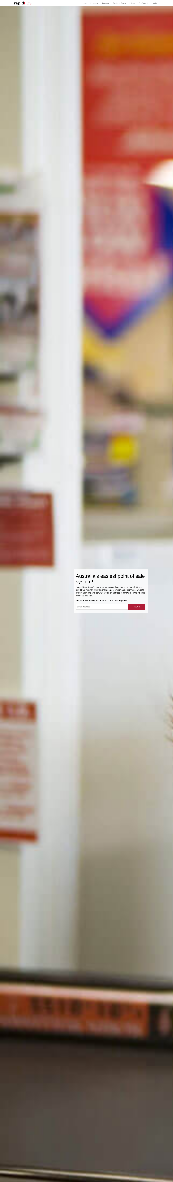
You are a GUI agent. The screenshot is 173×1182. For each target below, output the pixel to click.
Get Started (143, 3)
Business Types (119, 3)
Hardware (105, 3)
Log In (154, 3)
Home (84, 3)
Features (94, 3)
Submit (136, 607)
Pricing (132, 3)
